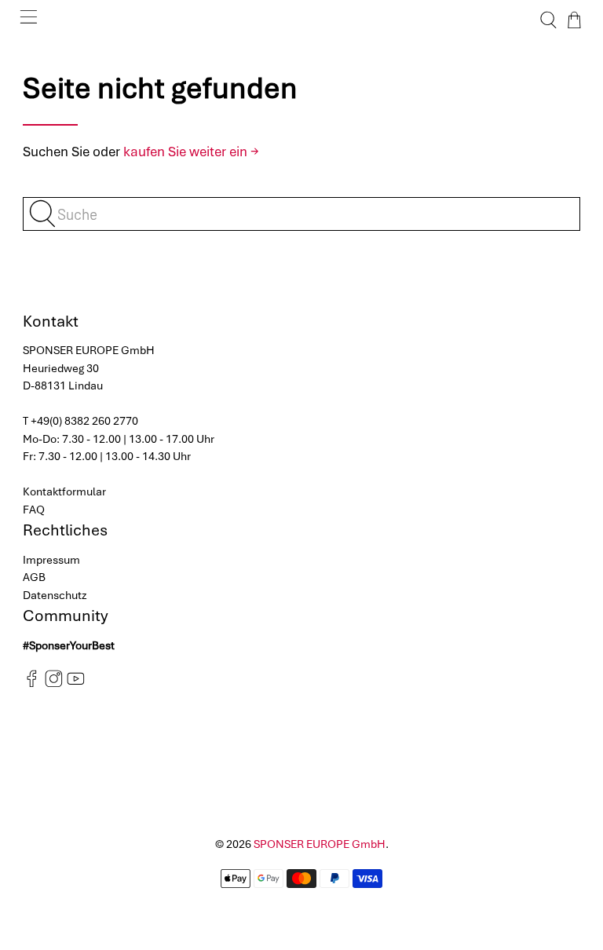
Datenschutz (55, 595)
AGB (34, 577)
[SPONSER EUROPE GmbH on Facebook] (32, 684)
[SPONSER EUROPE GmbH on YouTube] (76, 684)
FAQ (34, 509)
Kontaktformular (64, 491)
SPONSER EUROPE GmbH (320, 844)
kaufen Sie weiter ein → (191, 151)
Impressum (51, 560)
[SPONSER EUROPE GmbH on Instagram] (54, 684)
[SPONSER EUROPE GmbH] (301, 20)
